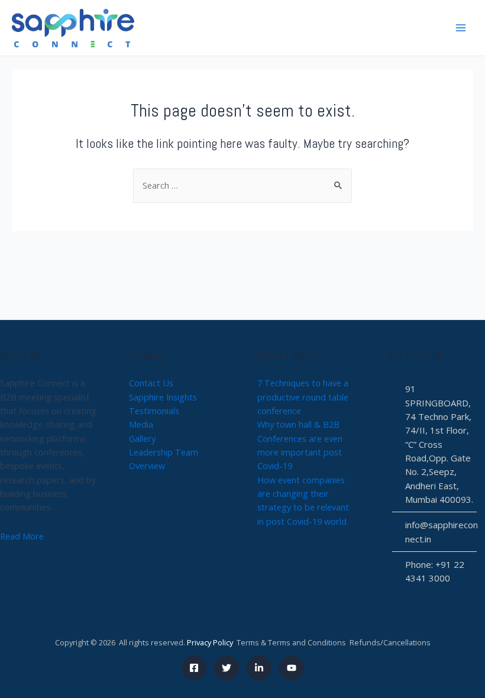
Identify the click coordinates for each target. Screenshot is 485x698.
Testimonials (154, 410)
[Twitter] (226, 667)
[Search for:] (242, 185)
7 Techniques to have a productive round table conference (302, 396)
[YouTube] (291, 667)
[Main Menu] (460, 27)
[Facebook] (194, 667)
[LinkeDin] (259, 667)
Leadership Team (163, 452)
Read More (22, 536)
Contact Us (151, 383)
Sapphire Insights (163, 397)
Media (141, 424)
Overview (147, 465)
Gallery (142, 438)
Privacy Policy (210, 642)
